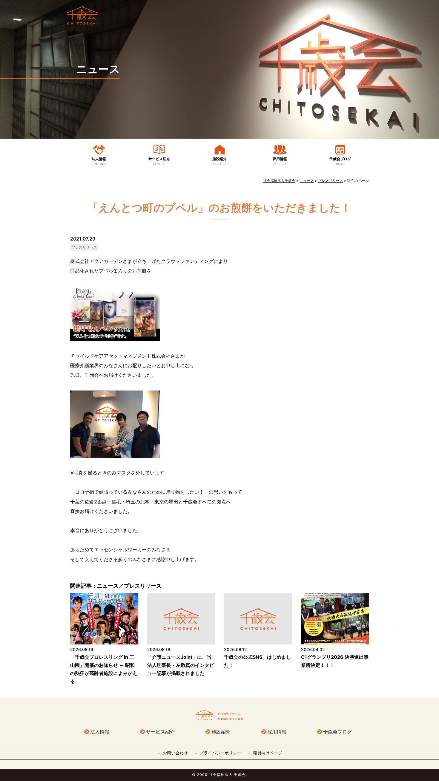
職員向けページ (267, 752)
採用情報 (280, 161)
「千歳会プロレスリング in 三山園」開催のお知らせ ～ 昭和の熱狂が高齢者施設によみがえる (103, 669)
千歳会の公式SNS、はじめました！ (257, 661)
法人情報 (99, 161)
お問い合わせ (175, 752)
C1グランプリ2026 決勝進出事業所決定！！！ (335, 661)
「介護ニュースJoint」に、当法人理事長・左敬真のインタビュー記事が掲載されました (180, 665)
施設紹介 (219, 161)
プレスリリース (84, 247)
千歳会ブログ (340, 161)
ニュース (98, 69)
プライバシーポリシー (220, 752)
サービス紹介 (159, 161)
